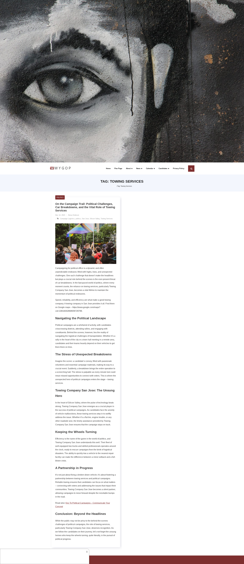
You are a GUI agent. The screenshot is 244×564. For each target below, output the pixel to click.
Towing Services (107, 219)
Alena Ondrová (73, 215)
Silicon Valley (95, 219)
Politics (60, 197)
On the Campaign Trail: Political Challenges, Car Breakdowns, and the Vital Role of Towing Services (85, 207)
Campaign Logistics (67, 219)
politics (78, 219)
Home (114, 186)
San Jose (85, 219)
